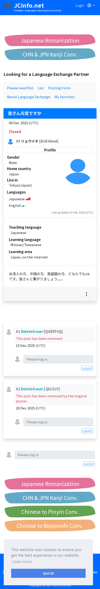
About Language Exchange (28, 96)
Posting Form (59, 87)
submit (87, 368)
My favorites (64, 96)
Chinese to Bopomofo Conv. (50, 525)
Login (79, 5)
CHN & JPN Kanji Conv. (50, 54)
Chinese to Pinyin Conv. (50, 511)
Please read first (20, 87)
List (41, 87)
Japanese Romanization (50, 40)
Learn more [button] (22, 561)
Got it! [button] (48, 573)
